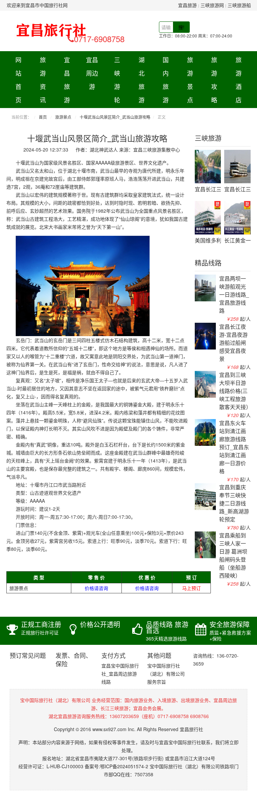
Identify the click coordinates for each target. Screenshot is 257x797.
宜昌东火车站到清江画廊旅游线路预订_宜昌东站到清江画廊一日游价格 (234, 447)
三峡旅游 (208, 138)
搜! (181, 27)
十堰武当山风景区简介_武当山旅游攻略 (115, 117)
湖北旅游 (142, 79)
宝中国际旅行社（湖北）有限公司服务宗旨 (166, 673)
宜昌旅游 (187, 5)
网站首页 (18, 79)
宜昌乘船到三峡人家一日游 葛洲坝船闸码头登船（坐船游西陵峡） (233, 555)
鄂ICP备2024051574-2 (124, 766)
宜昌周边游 (92, 73)
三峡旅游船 (239, 5)
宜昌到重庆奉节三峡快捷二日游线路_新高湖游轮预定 (234, 503)
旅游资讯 (43, 79)
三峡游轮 (117, 79)
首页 (43, 117)
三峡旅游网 (212, 5)
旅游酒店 (239, 79)
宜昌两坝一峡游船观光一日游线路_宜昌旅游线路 (234, 294)
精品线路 (208, 263)
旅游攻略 (214, 79)
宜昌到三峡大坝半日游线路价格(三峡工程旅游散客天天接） (235, 391)
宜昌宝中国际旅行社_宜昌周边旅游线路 (120, 673)
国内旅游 (166, 79)
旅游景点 (190, 79)
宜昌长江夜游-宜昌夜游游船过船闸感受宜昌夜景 (233, 343)
